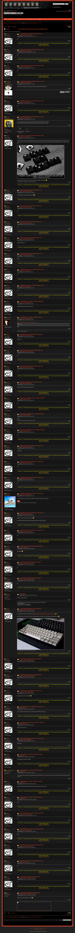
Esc (22, 132)
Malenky (8, 493)
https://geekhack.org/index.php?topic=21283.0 (45, 613)
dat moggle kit (22, 593)
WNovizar (8, 317)
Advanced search (56, 5)
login (14, 10)
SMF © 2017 (38, 928)
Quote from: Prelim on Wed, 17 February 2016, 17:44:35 (27, 322)
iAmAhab (8, 81)
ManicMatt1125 (9, 770)
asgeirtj (8, 594)
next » (70, 25)
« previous (67, 25)
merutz (7, 117)
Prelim (7, 34)
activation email (13, 11)
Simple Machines (43, 928)
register (17, 10)
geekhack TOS (66, 11)
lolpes (7, 893)
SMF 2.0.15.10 (32, 928)
